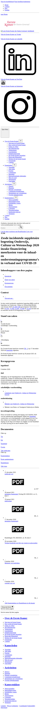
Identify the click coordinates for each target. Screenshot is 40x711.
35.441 (7, 308)
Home (6, 5)
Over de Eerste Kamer (16, 618)
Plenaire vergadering (11, 675)
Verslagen (8, 702)
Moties (7, 694)
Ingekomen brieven (11, 701)
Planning (7, 673)
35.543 (29, 308)
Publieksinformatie (10, 633)
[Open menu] (21, 140)
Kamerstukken (12, 684)
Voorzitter (8, 649)
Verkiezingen (9, 629)
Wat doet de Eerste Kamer (13, 622)
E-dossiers (8, 697)
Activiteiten (10, 667)
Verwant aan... (9, 298)
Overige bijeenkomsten (12, 680)
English (7, 10)
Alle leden (8, 651)
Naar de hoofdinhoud (7, 1)
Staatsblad (32, 416)
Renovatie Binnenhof (11, 636)
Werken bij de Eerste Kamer (13, 638)
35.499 (22, 308)
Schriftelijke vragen (11, 692)
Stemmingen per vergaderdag (14, 678)
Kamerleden (11, 645)
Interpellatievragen (10, 690)
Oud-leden (8, 663)
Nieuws (7, 672)
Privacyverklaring (12, 706)
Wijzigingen (8, 662)
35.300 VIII (16, 307)
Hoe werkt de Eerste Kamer (13, 624)
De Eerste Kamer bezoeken (13, 634)
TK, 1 (26, 348)
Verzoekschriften (10, 699)
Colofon (7, 641)
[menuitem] (12, 141)
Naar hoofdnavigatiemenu (22, 1)
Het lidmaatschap (10, 627)
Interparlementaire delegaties (13, 658)
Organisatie (8, 639)
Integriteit (7, 656)
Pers (6, 8)
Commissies (8, 655)
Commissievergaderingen (12, 677)
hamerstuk (9, 350)
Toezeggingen (9, 695)
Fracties (7, 653)
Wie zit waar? (9, 660)
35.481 (17, 308)
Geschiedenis (9, 631)
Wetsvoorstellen (9, 688)
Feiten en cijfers (9, 626)
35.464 (12, 308)
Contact (7, 6)
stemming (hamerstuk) (12, 494)
